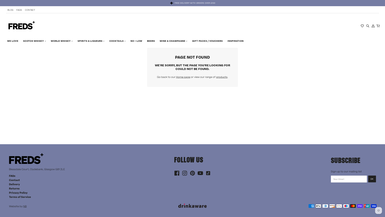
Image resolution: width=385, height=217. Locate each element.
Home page (183, 77)
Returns (14, 188)
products (221, 77)
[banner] (21, 25)
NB (25, 206)
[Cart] (378, 26)
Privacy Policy (18, 193)
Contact (30, 10)
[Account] (373, 25)
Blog (10, 10)
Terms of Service (20, 197)
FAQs (19, 10)
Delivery (14, 184)
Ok (372, 179)
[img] (367, 25)
